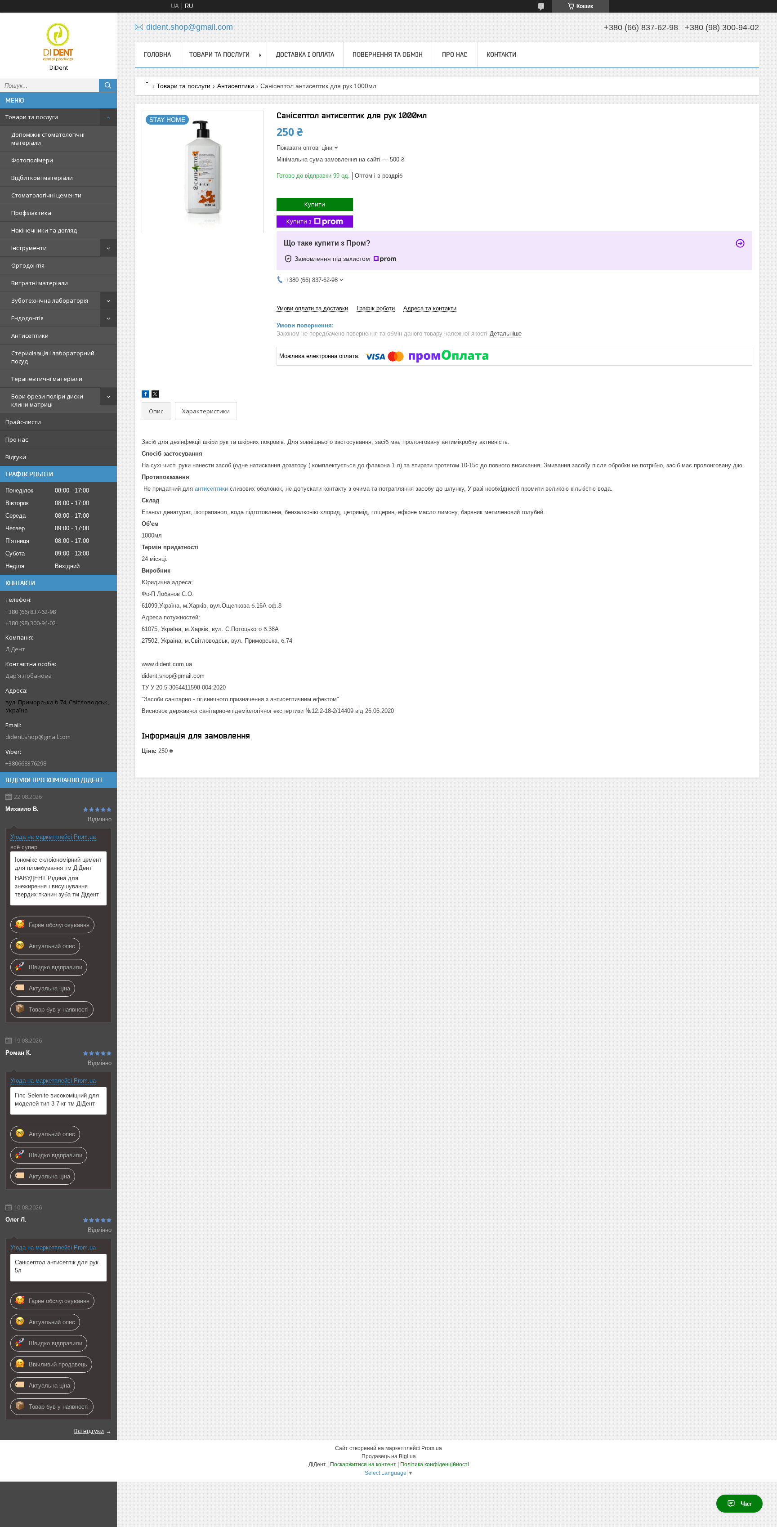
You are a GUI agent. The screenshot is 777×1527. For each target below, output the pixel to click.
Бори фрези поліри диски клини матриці (47, 400)
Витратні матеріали (39, 283)
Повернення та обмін (388, 54)
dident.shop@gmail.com (38, 737)
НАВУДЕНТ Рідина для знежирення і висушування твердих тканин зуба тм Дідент (57, 886)
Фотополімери (32, 160)
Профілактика (31, 213)
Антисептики (30, 335)
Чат (746, 1503)
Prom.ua (431, 1448)
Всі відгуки (89, 1431)
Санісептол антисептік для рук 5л (56, 1266)
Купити (314, 204)
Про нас (16, 439)
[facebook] (145, 395)
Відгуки (15, 457)
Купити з (299, 221)
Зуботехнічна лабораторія (49, 300)
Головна (157, 54)
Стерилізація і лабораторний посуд (52, 357)
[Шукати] (108, 85)
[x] (155, 395)
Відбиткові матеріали (42, 178)
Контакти (501, 54)
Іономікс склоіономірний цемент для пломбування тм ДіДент (58, 863)
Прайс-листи (23, 422)
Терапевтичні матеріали (46, 379)
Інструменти (29, 248)
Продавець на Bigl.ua (389, 1456)
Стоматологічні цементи (46, 195)
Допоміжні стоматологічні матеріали (48, 138)
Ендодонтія (27, 318)
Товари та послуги (31, 117)
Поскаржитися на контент (363, 1464)
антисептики (211, 488)
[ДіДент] (58, 41)
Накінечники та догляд (44, 230)
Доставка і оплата (305, 54)
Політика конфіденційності (434, 1464)
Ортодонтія (28, 265)
